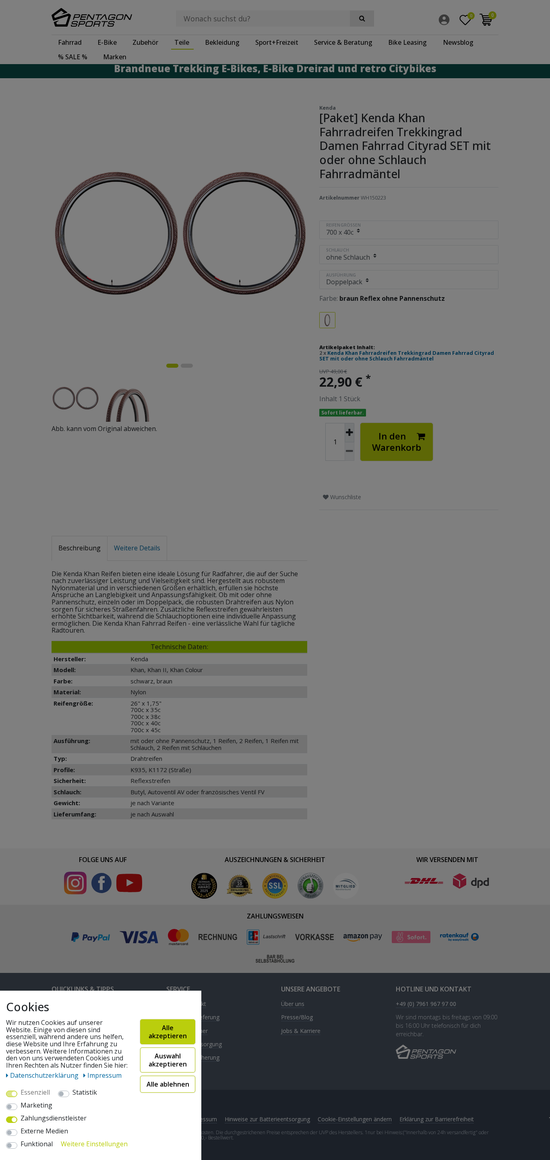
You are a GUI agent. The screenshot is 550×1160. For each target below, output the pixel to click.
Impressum (202, 1119)
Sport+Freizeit (276, 42)
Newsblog (458, 42)
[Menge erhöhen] (349, 432)
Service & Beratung (343, 42)
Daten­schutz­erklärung (45, 1075)
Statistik (84, 1092)
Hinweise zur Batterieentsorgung (267, 1119)
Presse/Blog (297, 1017)
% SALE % (72, 56)
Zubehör (145, 42)
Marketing (36, 1105)
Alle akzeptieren (168, 1031)
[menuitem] (446, 19)
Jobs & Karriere (300, 1031)
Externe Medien (44, 1131)
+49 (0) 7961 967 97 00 (426, 1004)
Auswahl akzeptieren (168, 1060)
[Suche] (362, 18)
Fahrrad (70, 42)
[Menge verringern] (349, 451)
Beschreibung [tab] (79, 548)
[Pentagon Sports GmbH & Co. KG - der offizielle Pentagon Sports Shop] (103, 17)
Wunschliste (345, 497)
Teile (181, 42)
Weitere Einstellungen (94, 1144)
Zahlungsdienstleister (54, 1118)
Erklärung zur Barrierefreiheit (436, 1119)
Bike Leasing (407, 42)
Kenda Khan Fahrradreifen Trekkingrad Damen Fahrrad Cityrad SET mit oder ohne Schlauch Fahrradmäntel (406, 355)
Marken (114, 56)
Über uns (292, 1004)
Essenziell (35, 1092)
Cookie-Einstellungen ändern (355, 1119)
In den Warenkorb (396, 442)
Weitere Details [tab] (137, 548)
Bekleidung (222, 42)
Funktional (37, 1144)
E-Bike (107, 42)
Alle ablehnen (168, 1084)
